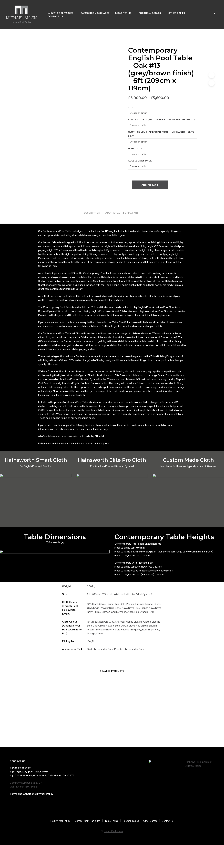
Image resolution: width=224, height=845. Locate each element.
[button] (212, 13)
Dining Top (135, 148)
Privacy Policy (45, 794)
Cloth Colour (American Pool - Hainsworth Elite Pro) (161, 134)
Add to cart (150, 185)
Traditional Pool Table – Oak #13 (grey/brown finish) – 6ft (51, 726)
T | (11, 767)
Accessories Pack (140, 160)
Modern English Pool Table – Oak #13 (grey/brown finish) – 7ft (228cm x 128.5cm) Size (92, 728)
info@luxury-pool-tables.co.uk (30, 771)
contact (125, 326)
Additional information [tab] (121, 212)
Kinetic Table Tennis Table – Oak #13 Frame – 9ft (131, 726)
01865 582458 (22, 767)
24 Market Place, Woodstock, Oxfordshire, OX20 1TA (43, 775)
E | (11, 771)
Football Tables (150, 13)
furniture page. (101, 429)
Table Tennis (123, 13)
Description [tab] (92, 212)
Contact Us (55, 16)
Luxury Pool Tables (60, 13)
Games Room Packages (95, 13)
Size (130, 107)
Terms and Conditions (23, 794)
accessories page (84, 418)
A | (11, 775)
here (55, 266)
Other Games (176, 13)
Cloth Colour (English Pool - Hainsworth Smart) (161, 119)
